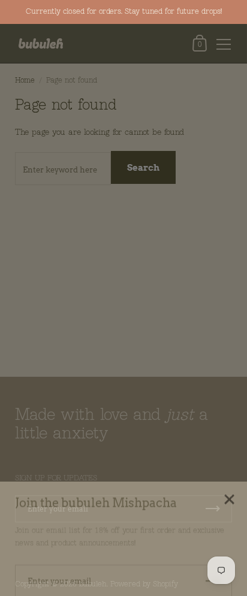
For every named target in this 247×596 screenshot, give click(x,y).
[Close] (229, 487)
